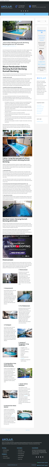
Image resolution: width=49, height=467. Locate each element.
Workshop (34, 5)
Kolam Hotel (39, 113)
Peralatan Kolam (40, 121)
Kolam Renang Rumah (7, 45)
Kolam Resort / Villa (40, 106)
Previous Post (8, 430)
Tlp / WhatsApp (21, 5)
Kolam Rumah (39, 111)
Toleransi (26, 395)
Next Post (28, 430)
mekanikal (22, 358)
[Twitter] (23, 11)
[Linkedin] (28, 11)
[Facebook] (21, 11)
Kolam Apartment (40, 108)
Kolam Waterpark (40, 110)
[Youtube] (25, 11)
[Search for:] (42, 21)
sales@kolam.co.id (41, 66)
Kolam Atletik (39, 105)
